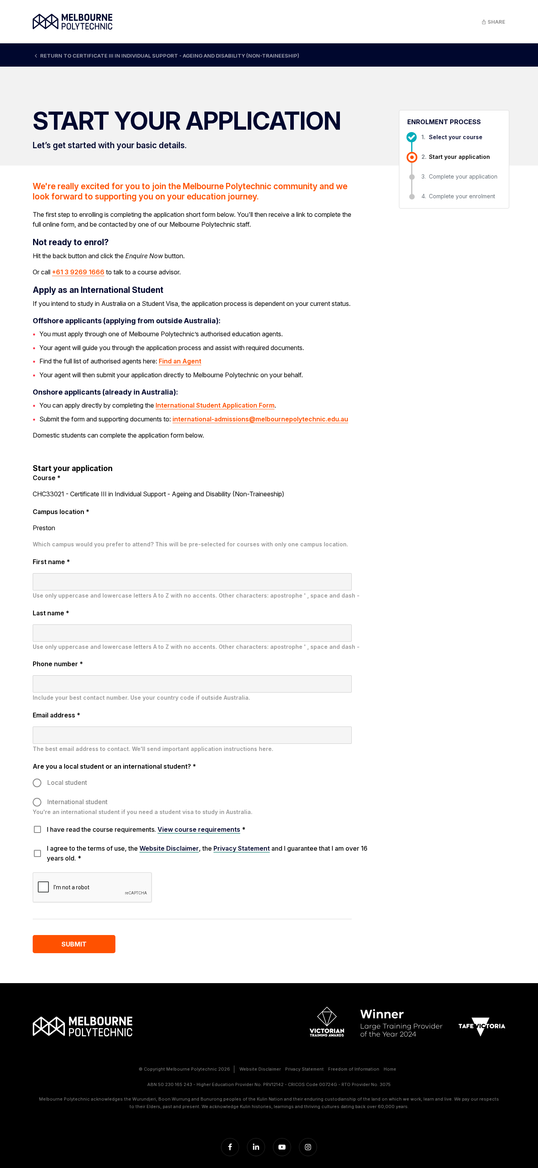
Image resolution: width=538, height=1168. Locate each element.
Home (390, 1069)
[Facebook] (230, 1147)
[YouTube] (282, 1147)
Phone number (58, 664)
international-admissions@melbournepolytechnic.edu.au (260, 419)
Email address (56, 715)
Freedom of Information (353, 1069)
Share (495, 22)
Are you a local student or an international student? (114, 766)
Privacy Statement (241, 848)
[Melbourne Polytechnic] (72, 22)
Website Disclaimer (169, 848)
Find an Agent (180, 361)
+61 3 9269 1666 (78, 272)
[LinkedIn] (256, 1147)
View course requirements (199, 829)
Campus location (61, 512)
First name (51, 562)
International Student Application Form (215, 405)
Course (47, 478)
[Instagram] (308, 1147)
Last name (51, 613)
